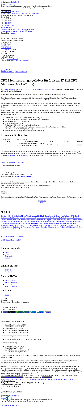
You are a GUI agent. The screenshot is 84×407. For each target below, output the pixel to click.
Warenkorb (21, 31)
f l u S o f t (8, 272)
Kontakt (13, 29)
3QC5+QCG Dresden (21, 61)
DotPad (18, 216)
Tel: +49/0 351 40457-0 (8, 49)
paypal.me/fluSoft (12, 59)
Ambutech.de (30, 220)
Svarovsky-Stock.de (7, 225)
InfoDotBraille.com (17, 221)
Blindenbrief (9, 256)
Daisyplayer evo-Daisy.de (28, 218)
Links (18, 29)
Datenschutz (33, 379)
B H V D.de (12, 216)
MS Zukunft (20, 236)
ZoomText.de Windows (64, 220)
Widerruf (25, 379)
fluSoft (7, 252)
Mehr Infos (15, 11)
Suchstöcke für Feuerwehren (22, 227)
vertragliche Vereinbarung (16, 155)
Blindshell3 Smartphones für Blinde (48, 216)
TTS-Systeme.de (53, 225)
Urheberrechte (42, 379)
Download (9, 31)
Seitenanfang (5, 379)
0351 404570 (8, 23)
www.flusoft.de (6, 48)
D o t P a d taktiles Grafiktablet (11, 285)
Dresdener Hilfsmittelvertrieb (64, 221)
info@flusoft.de (8, 25)
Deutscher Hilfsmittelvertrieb (33, 221)
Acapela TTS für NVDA (13, 229)
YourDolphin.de (61, 218)
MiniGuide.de (21, 220)
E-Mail (48, 312)
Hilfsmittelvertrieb (48, 221)
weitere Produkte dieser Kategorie (12, 162)
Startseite (12, 33)
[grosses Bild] (27, 89)
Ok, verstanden (6, 11)
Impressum (24, 29)
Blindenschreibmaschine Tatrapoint (64, 223)
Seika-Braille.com (65, 225)
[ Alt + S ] (42, 202)
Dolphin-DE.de (51, 220)
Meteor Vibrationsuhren (29, 216)
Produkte (4, 27)
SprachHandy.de (29, 223)
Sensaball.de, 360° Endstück (70, 216)
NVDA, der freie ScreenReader (37, 225)
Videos (15, 31)
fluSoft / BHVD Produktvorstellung (11, 281)
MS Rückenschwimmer (8, 236)
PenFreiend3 (64, 227)
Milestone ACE (73, 227)
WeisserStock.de (18, 223)
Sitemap (71, 379)
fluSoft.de (4, 216)
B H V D (8, 254)
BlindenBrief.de (40, 220)
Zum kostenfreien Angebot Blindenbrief (14, 72)
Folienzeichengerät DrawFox (46, 218)
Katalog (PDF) (63, 379)
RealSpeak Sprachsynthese (44, 223)
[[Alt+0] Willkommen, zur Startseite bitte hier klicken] (20, 13)
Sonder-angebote (6, 28)
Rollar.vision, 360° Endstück (10, 218)
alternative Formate (20, 225)
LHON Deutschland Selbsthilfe (11, 240)
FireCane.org (36, 227)
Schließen (14, 2)
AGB (19, 379)
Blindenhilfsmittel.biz (74, 218)
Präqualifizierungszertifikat (15, 383)
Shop (8, 29)
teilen (6, 312)
